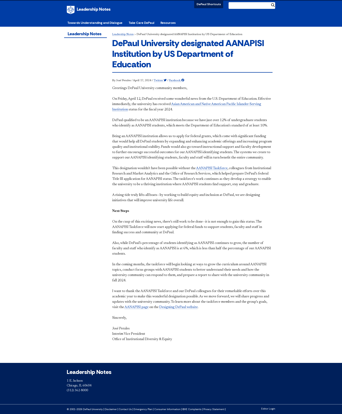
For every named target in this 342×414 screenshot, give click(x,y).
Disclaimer (111, 409)
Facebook (175, 80)
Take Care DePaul (141, 23)
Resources (168, 23)
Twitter (159, 80)
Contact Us (125, 409)
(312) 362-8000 (77, 390)
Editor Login (268, 408)
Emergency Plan (143, 409)
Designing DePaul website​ (178, 307)
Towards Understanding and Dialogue (94, 23)
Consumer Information (167, 409)
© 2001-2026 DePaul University (85, 409)
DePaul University (71, 10)
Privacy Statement (213, 409)
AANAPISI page (137, 307)
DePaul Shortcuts (209, 4)
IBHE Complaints (191, 409)
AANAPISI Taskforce (211, 168)
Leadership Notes (94, 9)
